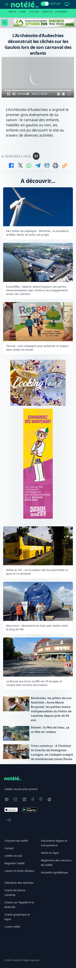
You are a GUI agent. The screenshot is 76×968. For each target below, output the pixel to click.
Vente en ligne (50, 853)
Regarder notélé (14, 863)
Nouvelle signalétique (54, 872)
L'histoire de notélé (16, 840)
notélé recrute (13, 855)
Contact (9, 848)
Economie (61, 11)
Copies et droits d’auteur (19, 871)
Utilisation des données (19, 882)
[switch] (45, 3)
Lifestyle (47, 11)
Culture (34, 11)
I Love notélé (12, 926)
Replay (12, 11)
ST (36, 156)
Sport (22, 11)
